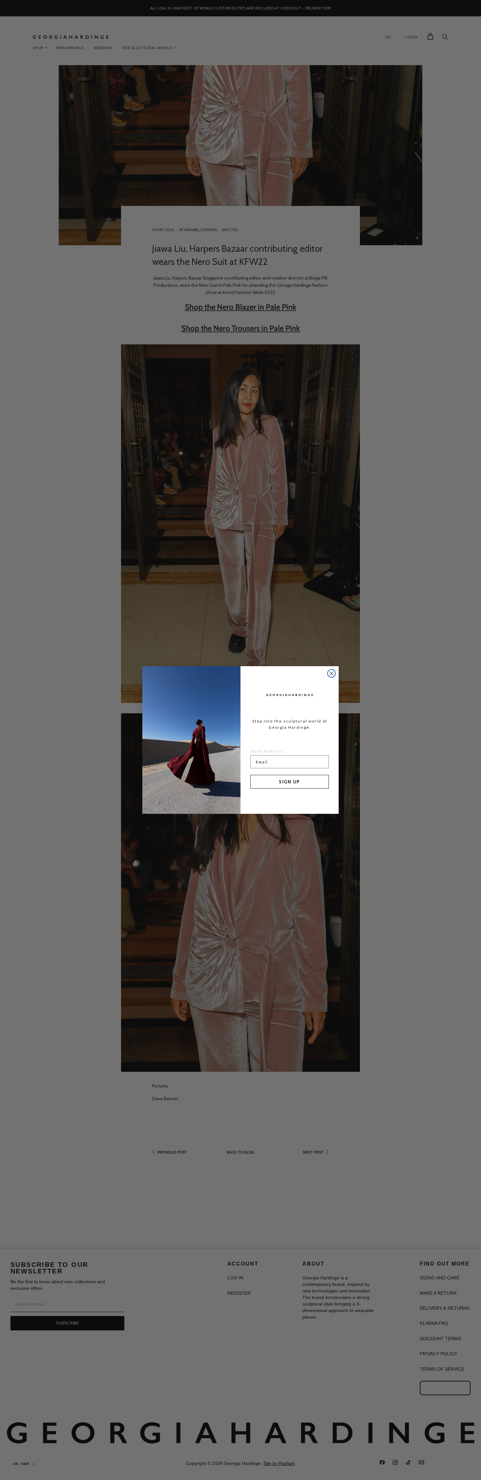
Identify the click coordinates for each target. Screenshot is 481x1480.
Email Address (266, 751)
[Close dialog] (331, 673)
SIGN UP (289, 781)
